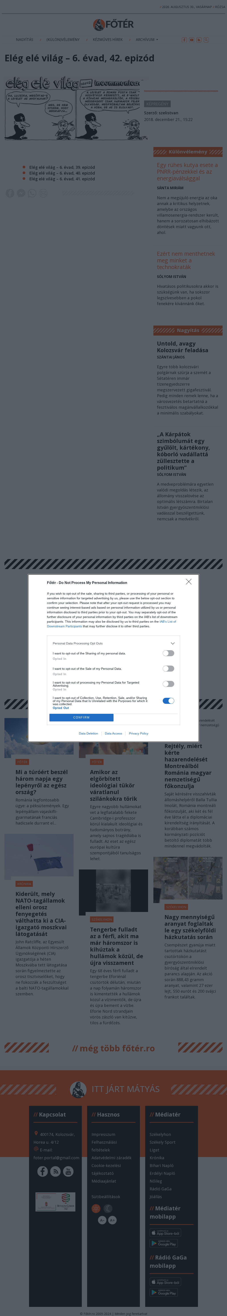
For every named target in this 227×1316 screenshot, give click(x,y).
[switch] (168, 653)
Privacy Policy (138, 733)
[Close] (190, 583)
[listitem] (113, 643)
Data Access (113, 733)
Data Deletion (88, 733)
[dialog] (113, 658)
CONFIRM (81, 717)
